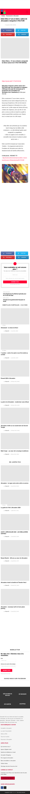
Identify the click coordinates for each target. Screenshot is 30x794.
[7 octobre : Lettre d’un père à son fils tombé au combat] (15, 341)
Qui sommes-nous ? (6, 746)
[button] (27, 12)
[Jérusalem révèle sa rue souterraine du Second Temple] (15, 416)
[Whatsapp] (4, 13)
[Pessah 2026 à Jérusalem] (15, 368)
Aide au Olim (4, 733)
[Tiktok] (2, 13)
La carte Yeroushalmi (6, 731)
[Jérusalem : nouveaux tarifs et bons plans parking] (15, 597)
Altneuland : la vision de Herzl (9, 328)
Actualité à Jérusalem (6, 728)
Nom (2, 658)
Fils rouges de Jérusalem (7, 757)
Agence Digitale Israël (6, 749)
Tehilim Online (4, 763)
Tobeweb (14, 792)
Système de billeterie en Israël (8, 752)
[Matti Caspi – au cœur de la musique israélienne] (15, 441)
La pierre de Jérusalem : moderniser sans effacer (15, 402)
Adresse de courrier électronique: (8, 664)
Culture (24, 305)
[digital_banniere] (15, 622)
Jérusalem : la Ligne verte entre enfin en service (14, 483)
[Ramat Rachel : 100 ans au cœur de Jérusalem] (15, 548)
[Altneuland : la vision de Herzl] (15, 316)
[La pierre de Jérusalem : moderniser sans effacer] (15, 392)
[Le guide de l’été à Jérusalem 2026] (15, 498)
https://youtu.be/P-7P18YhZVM (11, 81)
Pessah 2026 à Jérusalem (8, 378)
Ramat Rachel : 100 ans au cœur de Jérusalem (14, 558)
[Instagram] (4, 11)
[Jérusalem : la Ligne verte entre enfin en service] (15, 473)
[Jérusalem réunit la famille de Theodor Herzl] (15, 572)
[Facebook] (2, 11)
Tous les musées (5, 736)
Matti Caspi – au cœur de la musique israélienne (14, 451)
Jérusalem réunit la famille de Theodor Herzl (13, 582)
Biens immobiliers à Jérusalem (8, 760)
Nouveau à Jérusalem (6, 739)
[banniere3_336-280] (14, 644)
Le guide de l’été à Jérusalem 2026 (10, 507)
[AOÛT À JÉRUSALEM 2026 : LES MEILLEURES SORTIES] (15, 522)
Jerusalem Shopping (6, 755)
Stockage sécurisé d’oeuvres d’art (9, 766)
